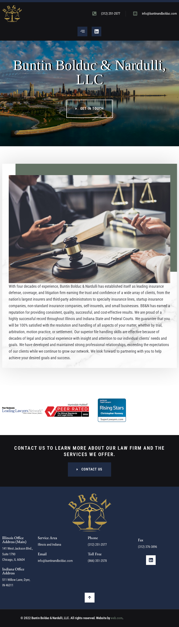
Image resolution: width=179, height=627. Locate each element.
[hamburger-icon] (82, 31)
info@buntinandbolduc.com (55, 561)
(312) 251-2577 (97, 545)
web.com (116, 618)
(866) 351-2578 (97, 561)
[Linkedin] (96, 31)
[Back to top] (90, 598)
